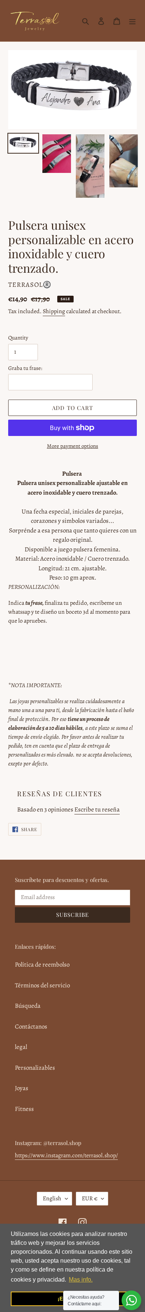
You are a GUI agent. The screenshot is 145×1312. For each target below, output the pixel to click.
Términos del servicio (42, 985)
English (52, 1198)
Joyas (21, 1088)
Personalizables (35, 1067)
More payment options (72, 446)
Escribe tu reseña (97, 809)
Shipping (54, 311)
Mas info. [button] (81, 1279)
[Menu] (132, 20)
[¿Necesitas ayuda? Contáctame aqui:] (131, 1300)
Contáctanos (31, 1026)
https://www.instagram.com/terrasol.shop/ (66, 1155)
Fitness (24, 1109)
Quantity (18, 337)
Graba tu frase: (25, 368)
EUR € (89, 1198)
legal (21, 1047)
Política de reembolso (42, 964)
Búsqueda (28, 1005)
